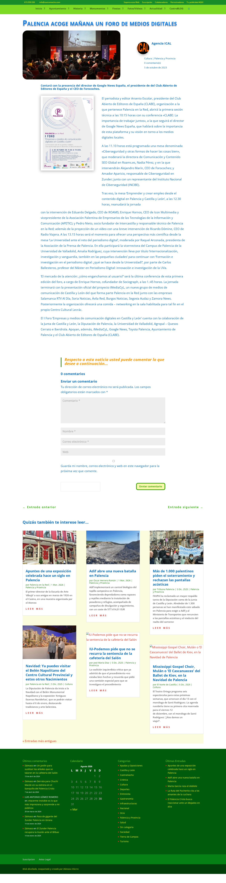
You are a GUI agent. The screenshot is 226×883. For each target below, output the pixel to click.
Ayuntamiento (57, 8)
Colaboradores (161, 2)
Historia (78, 8)
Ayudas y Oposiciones (131, 765)
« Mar (73, 809)
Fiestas (116, 8)
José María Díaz (101, 662)
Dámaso (29, 765)
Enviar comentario (150, 486)
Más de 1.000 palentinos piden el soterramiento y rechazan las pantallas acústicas (174, 578)
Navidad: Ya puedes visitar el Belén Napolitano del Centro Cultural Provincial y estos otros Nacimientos (49, 672)
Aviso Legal (45, 859)
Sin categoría (126, 827)
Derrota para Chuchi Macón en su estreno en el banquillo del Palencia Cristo (41, 785)
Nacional (124, 808)
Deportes (124, 789)
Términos (74, 489)
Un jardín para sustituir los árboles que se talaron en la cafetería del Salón (41, 769)
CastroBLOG (176, 8)
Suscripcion (29, 859)
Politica (65, 489)
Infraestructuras (128, 803)
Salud (123, 822)
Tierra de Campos (129, 836)
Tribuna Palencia (165, 589)
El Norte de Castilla (167, 684)
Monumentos (97, 8)
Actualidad (156, 8)
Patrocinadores (177, 2)
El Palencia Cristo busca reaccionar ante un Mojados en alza (184, 803)
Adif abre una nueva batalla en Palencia (112, 573)
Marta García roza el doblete (182, 786)
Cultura (148, 58)
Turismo (124, 841)
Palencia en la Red (39, 584)
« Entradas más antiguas (39, 741)
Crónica (124, 779)
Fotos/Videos (135, 8)
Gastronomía (126, 798)
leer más (35, 608)
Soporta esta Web (131, 2)
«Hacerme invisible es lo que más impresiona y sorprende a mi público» (42, 804)
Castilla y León (127, 770)
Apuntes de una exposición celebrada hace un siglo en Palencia (48, 575)
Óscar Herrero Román (104, 580)
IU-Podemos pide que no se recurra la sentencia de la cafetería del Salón (112, 653)
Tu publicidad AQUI (195, 2)
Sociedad (124, 831)
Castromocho (127, 774)
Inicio (39, 8)
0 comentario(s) (152, 62)
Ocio (122, 813)
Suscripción (147, 2)
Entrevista (125, 793)
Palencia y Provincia (164, 58)
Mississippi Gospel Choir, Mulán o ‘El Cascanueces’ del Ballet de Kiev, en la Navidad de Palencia (176, 673)
